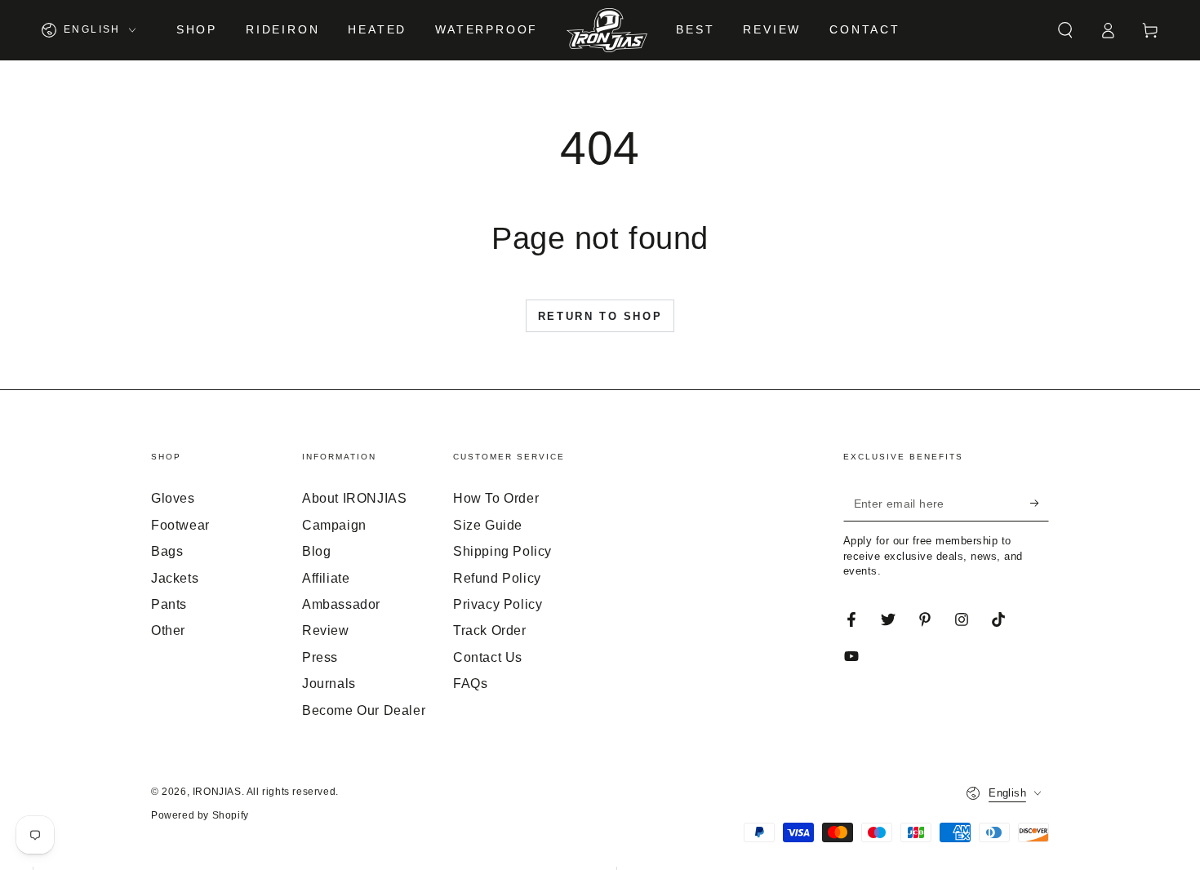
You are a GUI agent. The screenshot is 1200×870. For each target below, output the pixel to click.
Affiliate (325, 578)
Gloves (173, 498)
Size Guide (487, 525)
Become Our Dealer (363, 710)
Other (168, 630)
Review (325, 630)
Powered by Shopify (200, 815)
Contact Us (487, 657)
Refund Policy (497, 578)
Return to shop (600, 316)
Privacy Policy (497, 604)
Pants (169, 604)
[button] (1065, 30)
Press (320, 657)
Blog (316, 551)
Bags (167, 551)
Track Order (490, 630)
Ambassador (341, 604)
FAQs (470, 683)
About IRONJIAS (354, 498)
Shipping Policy (502, 551)
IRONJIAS (217, 791)
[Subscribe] (1039, 503)
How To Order (496, 498)
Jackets (174, 578)
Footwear (180, 525)
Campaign (334, 525)
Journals (329, 683)
